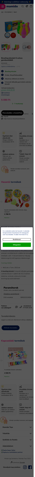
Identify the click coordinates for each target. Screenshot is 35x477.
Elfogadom (17, 245)
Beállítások (17, 239)
